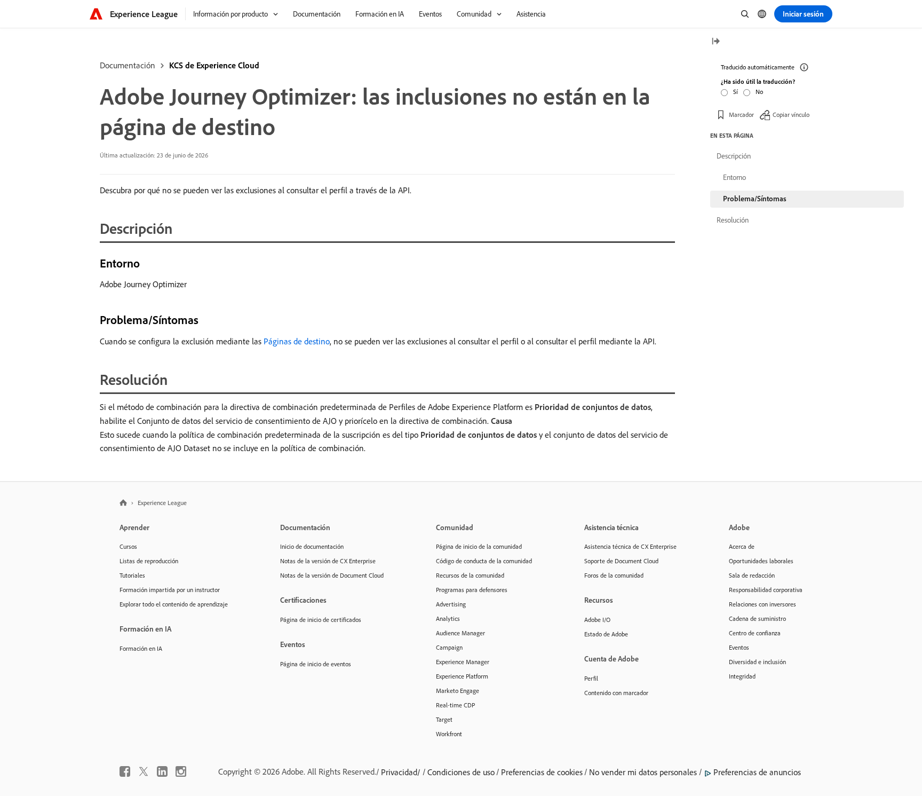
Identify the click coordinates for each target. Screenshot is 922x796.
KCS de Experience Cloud (214, 65)
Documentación (127, 65)
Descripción (734, 156)
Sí (735, 92)
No (759, 92)
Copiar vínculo (791, 115)
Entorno (734, 177)
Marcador (741, 115)
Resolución (733, 220)
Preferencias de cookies (542, 772)
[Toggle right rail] (715, 42)
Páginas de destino (297, 341)
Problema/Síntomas (754, 198)
